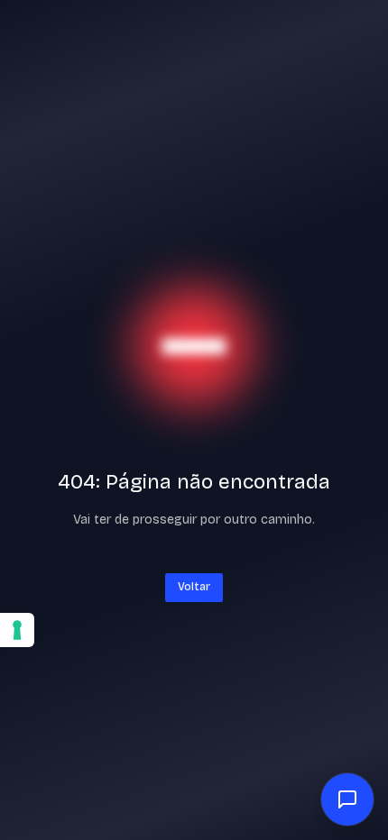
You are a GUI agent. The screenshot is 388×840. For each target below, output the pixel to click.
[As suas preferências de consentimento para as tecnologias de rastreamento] (17, 630)
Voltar (194, 586)
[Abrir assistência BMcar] (347, 799)
